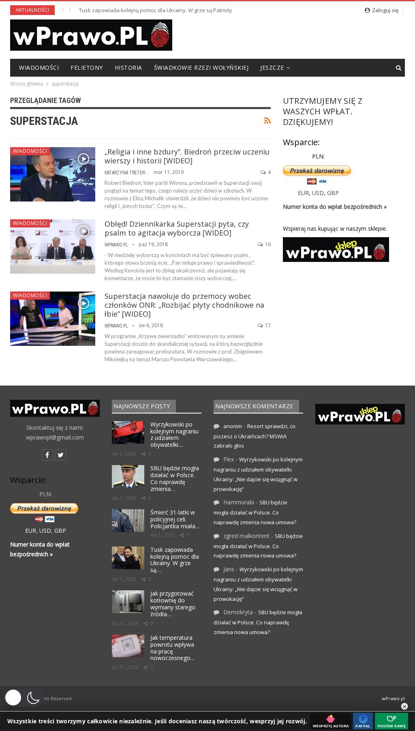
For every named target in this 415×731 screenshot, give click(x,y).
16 (267, 244)
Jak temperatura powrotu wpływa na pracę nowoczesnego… (172, 648)
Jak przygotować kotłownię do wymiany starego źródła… (172, 603)
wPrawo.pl (393, 698)
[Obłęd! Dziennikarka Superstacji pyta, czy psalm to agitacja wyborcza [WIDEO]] (52, 246)
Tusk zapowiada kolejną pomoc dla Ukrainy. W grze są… (174, 560)
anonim (232, 426)
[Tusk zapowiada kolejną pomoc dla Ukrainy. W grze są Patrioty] (128, 558)
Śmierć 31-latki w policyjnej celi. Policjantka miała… (175, 519)
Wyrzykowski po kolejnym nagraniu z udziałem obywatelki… (174, 434)
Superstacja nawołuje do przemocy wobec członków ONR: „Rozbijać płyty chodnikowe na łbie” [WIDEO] (184, 305)
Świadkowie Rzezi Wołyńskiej (201, 67)
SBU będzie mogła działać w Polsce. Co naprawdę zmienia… (174, 478)
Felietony (87, 67)
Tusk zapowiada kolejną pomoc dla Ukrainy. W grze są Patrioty (155, 10)
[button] (24, 698)
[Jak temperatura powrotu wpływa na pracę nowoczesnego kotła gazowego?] (128, 646)
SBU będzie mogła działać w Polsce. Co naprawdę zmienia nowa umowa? (255, 512)
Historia (128, 67)
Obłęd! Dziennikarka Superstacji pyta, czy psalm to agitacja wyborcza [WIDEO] (177, 228)
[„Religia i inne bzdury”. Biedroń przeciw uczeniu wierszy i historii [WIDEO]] (52, 174)
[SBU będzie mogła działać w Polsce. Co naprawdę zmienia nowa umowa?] (128, 476)
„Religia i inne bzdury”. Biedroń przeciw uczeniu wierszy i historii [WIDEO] (187, 156)
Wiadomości (39, 67)
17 (267, 325)
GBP (333, 193)
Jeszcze (272, 67)
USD (318, 193)
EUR (303, 193)
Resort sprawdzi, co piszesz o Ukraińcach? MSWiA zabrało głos (254, 436)
